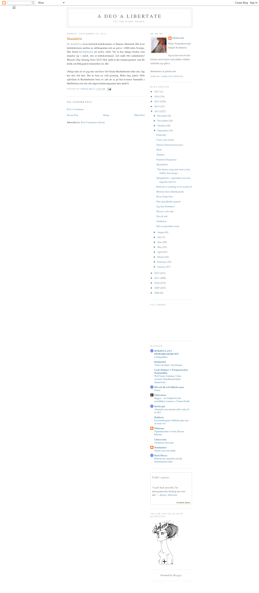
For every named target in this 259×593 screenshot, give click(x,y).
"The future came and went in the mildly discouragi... (173, 171)
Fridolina (178, 38)
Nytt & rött (162, 216)
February (162, 261)
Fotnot (157, 390)
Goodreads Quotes (183, 502)
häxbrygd (159, 406)
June (160, 242)
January (161, 266)
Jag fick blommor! (165, 206)
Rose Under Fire (164, 196)
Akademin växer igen (164, 442)
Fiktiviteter (160, 395)
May (160, 247)
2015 (157, 101)
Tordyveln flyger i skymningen (168, 364)
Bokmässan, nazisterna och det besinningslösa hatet (168, 460)
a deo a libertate (129, 16)
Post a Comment (75, 109)
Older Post (139, 115)
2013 (157, 111)
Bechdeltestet (86, 51)
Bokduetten (160, 447)
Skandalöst (162, 164)
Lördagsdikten (160, 356)
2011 (157, 278)
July (159, 237)
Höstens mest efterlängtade (170, 191)
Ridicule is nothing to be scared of (174, 186)
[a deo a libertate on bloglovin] (165, 564)
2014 (157, 106)
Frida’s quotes (161, 477)
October (161, 125)
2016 (157, 96)
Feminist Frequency (166, 159)
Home (106, 115)
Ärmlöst (160, 154)
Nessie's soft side (164, 211)
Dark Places (160, 455)
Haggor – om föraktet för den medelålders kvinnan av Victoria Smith (171, 400)
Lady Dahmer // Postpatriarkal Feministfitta (171, 371)
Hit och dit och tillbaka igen (169, 387)
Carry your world (165, 139)
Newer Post (72, 115)
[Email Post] (109, 89)
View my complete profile (166, 76)
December (162, 115)
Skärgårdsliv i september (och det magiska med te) (173, 179)
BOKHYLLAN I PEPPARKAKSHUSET (166, 352)
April (160, 252)
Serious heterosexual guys (169, 144)
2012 (157, 273)
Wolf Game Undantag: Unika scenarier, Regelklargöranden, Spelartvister (167, 378)
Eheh (159, 149)
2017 (157, 91)
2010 (157, 283)
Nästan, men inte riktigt (164, 450)
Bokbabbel (160, 362)
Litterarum (160, 439)
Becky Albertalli (168, 495)
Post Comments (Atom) (93, 122)
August (161, 232)
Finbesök (161, 134)
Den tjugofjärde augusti (168, 201)
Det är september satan (167, 226)
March (161, 257)
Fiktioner (159, 428)
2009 (157, 287)
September (163, 130)
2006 (157, 292)
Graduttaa (161, 221)
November (163, 120)
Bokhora (159, 417)
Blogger (177, 575)
